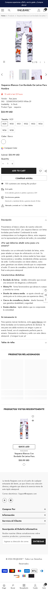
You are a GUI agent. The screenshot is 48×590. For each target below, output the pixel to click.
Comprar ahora (24, 178)
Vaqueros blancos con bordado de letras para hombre (24, 455)
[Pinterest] (4, 500)
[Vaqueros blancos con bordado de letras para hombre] (24, 428)
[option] (24, 42)
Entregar (38, 541)
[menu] (2, 10)
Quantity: (5, 158)
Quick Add (24, 446)
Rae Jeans (13, 98)
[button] (40, 62)
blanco (24, 464)
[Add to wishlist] (40, 171)
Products (11, 16)
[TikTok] (11, 500)
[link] (12, 394)
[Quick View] (33, 420)
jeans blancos (37, 322)
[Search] (9, 10)
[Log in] (39, 10)
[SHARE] (45, 171)
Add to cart (19, 170)
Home (3, 16)
